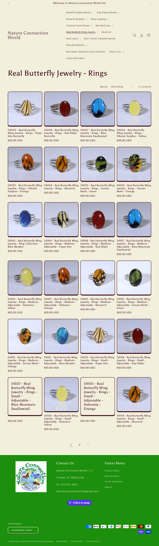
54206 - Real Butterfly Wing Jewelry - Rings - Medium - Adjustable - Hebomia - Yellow (25, 303)
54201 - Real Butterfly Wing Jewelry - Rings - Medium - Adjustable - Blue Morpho (60, 360)
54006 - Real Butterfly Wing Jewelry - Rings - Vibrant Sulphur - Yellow (131, 133)
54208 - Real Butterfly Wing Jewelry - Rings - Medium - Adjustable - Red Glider (97, 243)
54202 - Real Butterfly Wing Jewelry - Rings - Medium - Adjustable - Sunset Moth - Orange (24, 362)
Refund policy (62, 541)
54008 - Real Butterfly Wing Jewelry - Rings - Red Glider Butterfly (61, 133)
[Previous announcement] (8, 3)
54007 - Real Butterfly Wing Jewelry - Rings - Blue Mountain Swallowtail (97, 133)
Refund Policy (112, 476)
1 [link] (71, 444)
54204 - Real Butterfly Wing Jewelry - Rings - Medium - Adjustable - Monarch (97, 302)
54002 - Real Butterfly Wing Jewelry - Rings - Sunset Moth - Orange (134, 188)
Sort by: (104, 87)
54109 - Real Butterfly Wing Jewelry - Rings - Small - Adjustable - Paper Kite (97, 360)
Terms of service (93, 541)
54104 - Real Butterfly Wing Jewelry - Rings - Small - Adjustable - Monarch (133, 418)
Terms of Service (113, 481)
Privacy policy (77, 541)
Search (108, 487)
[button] (79, 12)
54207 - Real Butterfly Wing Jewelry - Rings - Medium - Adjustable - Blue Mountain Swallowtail (133, 245)
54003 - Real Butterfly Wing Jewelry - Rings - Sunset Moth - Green (97, 188)
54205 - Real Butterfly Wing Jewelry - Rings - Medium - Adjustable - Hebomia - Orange (61, 303)
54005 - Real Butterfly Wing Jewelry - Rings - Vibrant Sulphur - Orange (25, 188)
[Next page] (87, 444)
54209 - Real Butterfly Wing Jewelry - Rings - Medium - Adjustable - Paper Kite (61, 243)
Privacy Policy (112, 471)
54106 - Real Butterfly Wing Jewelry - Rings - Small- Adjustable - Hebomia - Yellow (61, 420)
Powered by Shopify (44, 541)
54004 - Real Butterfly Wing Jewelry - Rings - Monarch (61, 187)
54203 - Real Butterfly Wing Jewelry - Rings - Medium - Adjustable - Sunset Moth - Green (133, 303)
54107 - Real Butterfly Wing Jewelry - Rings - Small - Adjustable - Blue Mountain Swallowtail (24, 396)
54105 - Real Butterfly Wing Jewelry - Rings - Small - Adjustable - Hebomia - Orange (97, 396)
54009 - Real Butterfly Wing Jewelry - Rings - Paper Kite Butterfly (25, 133)
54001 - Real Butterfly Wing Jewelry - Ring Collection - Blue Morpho (25, 243)
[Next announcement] (150, 3)
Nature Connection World (25, 541)
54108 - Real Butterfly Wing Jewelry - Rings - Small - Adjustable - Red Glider (133, 360)
